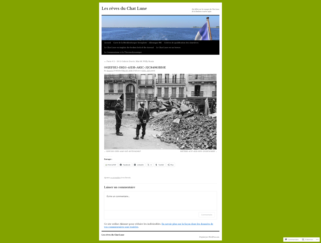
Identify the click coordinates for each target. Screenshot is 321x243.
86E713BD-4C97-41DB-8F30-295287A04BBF (197, 151)
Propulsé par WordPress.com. (209, 237)
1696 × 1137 (146, 71)
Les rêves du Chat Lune (124, 8)
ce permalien (115, 178)
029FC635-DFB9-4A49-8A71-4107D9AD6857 (123, 151)
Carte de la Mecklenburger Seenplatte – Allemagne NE (137, 43)
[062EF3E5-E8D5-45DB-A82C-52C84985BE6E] (160, 111)
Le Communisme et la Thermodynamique (123, 52)
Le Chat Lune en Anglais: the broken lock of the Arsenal (129, 47)
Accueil (107, 43)
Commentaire (206, 215)
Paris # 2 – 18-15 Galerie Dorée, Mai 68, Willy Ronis (129, 61)
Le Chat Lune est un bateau (168, 47)
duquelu (110, 71)
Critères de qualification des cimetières (181, 43)
